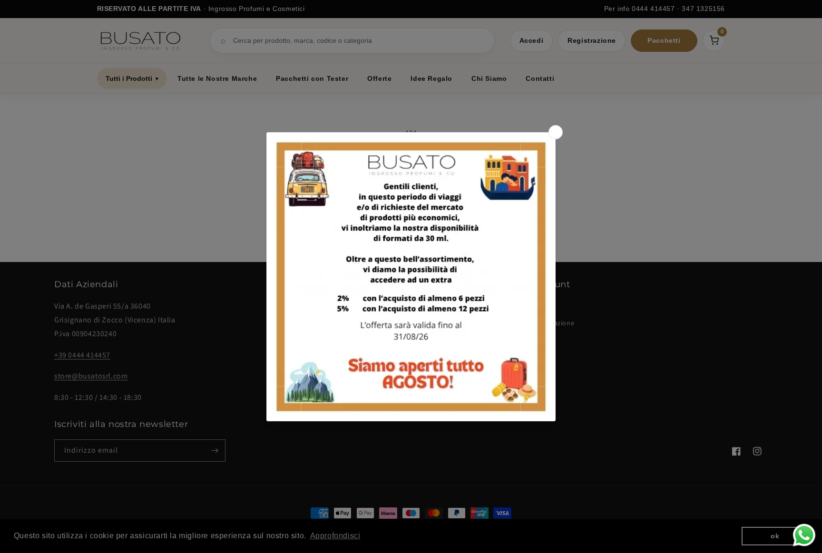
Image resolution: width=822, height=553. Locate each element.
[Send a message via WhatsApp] (804, 535)
